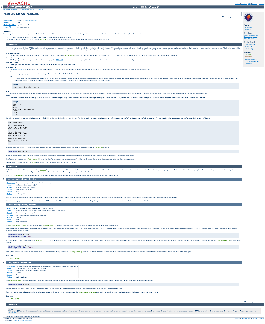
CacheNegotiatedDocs (251, 35)
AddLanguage (14, 258)
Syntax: (9, 185)
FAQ (249, 4)
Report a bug (249, 49)
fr (237, 17)
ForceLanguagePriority (251, 37)
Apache (5, 9)
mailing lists (12, 312)
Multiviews (248, 29)
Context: (10, 189)
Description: (8, 20)
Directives (244, 4)
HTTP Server (13, 9)
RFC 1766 (59, 60)
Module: (9, 194)
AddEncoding (69, 55)
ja (240, 17)
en (234, 17)
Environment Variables (252, 61)
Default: (9, 187)
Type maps (248, 27)
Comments (248, 63)
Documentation (23, 9)
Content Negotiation (251, 59)
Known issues (249, 46)
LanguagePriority (249, 38)
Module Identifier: (10, 25)
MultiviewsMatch (33, 159)
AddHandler (99, 148)
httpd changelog (250, 44)
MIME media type (19, 69)
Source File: (8, 27)
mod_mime (248, 57)
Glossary (254, 4)
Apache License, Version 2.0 (23, 320)
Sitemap (261, 4)
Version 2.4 (33, 9)
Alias (34, 162)
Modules (237, 4)
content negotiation (31, 20)
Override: (10, 217)
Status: (6, 22)
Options (43, 39)
